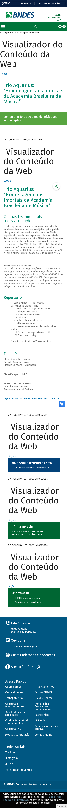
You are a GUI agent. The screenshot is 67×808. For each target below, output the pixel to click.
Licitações (41, 720)
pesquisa (38, 534)
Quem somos (13, 686)
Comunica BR (25, 3)
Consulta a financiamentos (14, 705)
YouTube (10, 752)
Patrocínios (42, 714)
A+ (58, 20)
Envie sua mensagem (24, 646)
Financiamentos (44, 686)
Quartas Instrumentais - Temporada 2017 (32, 468)
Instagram (11, 758)
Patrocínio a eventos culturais (28, 602)
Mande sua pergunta (23, 631)
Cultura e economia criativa (46, 728)
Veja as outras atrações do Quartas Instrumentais (32, 398)
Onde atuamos (14, 692)
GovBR (6, 3)
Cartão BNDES (43, 692)
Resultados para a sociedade (16, 714)
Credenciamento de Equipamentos (17, 722)
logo (20, 15)
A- (61, 20)
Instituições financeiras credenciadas (43, 706)
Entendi (61, 806)
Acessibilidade (55, 17)
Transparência (14, 698)
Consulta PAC (13, 728)
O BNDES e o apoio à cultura (27, 598)
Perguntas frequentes (18, 769)
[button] (3, 73)
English (58, 15)
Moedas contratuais (17, 734)
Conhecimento (44, 734)
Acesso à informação (49, 3)
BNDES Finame (44, 698)
